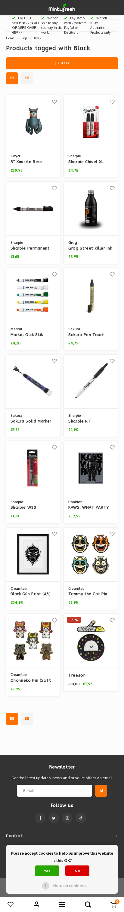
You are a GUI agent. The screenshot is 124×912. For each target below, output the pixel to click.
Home (10, 38)
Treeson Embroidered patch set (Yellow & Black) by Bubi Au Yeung (89, 675)
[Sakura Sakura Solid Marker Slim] (33, 382)
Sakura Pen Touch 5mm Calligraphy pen (89, 335)
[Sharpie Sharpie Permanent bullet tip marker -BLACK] (33, 209)
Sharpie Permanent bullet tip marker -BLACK (30, 248)
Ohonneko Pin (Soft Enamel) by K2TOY (31, 680)
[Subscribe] (101, 791)
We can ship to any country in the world (51, 25)
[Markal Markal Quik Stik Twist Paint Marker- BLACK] (33, 295)
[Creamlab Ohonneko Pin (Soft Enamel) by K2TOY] (33, 641)
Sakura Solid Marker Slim (31, 421)
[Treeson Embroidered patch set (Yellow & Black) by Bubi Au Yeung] (91, 641)
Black (38, 38)
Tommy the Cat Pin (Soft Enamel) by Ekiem (87, 594)
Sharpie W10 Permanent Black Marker (28, 508)
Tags (24, 38)
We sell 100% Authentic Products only (100, 25)
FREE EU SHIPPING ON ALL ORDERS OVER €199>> (26, 25)
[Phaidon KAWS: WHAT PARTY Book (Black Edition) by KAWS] (91, 468)
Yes (47, 870)
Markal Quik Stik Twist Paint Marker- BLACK (31, 335)
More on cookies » (69, 885)
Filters (63, 63)
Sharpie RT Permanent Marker (87, 421)
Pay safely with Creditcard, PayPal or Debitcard (76, 25)
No (77, 870)
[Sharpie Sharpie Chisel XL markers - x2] (91, 122)
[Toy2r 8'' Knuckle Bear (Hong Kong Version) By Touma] (33, 122)
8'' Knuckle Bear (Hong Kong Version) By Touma (31, 162)
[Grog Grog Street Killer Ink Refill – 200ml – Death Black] (91, 209)
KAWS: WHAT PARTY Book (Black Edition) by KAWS (88, 508)
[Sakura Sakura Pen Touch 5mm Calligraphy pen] (91, 295)
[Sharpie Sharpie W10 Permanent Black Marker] (33, 468)
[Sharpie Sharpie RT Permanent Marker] (91, 382)
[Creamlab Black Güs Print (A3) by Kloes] (33, 555)
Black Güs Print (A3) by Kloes (31, 594)
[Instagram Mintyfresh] (67, 818)
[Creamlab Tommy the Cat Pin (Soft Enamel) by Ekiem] (91, 555)
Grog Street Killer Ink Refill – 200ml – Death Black (90, 248)
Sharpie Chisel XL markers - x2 (86, 162)
